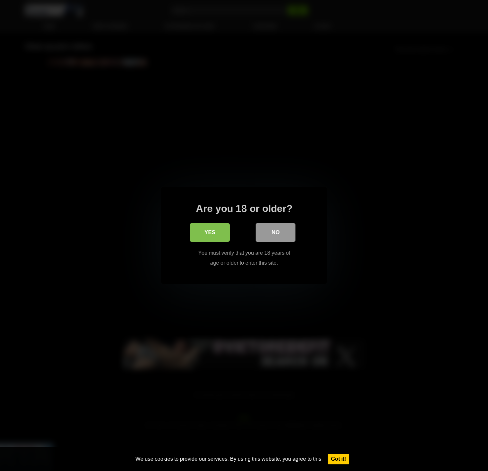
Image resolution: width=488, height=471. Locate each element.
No (276, 232)
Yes (209, 232)
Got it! (338, 459)
